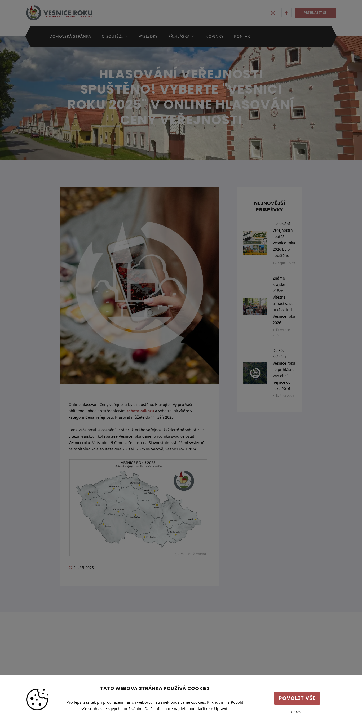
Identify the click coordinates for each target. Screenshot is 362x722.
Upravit (297, 711)
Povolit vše (297, 698)
